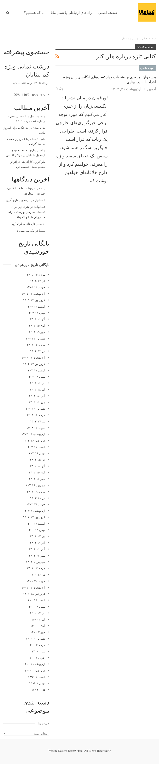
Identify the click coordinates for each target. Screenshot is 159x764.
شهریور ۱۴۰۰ (35, 638)
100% (35, 95)
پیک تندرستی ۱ (26, 230)
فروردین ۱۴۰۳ (34, 440)
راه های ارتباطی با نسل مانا (71, 12)
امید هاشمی (147, 68)
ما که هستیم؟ (34, 12)
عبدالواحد (39, 207)
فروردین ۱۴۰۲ (34, 517)
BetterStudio (75, 751)
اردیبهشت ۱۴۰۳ (33, 434)
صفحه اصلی (107, 12)
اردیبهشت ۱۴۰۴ (33, 357)
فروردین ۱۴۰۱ (34, 594)
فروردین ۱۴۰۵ (34, 300)
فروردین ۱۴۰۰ (35, 670)
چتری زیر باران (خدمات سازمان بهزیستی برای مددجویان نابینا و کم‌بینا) (26, 212)
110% (26, 94)
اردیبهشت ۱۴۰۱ (33, 587)
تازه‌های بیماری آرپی (18, 200)
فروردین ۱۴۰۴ (34, 364)
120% (16, 94)
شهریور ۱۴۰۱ (35, 562)
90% (43, 95)
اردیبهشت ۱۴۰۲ (34, 511)
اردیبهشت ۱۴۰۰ (34, 664)
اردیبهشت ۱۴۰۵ (33, 294)
